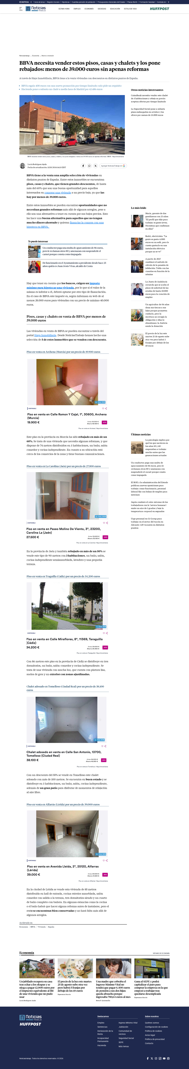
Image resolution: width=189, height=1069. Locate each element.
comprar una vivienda (57, 192)
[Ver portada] (36, 8)
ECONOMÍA (89, 9)
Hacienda (101, 1045)
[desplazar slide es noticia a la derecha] (169, 2)
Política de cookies (153, 1031)
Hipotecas (66, 2)
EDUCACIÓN (115, 9)
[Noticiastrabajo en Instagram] (155, 1058)
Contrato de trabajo (164, 2)
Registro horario (53, 2)
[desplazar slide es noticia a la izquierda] (31, 2)
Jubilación (123, 1026)
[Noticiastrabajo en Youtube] (163, 1058)
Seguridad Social (126, 1038)
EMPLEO (77, 9)
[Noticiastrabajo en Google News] (168, 1058)
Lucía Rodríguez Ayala (37, 164)
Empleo (100, 1022)
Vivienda (42, 927)
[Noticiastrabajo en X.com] (151, 1058)
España (51, 927)
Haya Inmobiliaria (45, 335)
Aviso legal (150, 1035)
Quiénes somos (152, 1022)
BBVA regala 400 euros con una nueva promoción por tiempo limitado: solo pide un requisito (71, 85)
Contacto (149, 1043)
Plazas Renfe (132, 2)
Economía (23, 927)
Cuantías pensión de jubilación (83, 2)
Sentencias (102, 1026)
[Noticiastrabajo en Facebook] (147, 1058)
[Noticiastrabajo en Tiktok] (159, 1058)
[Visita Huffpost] (160, 8)
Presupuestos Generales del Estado (111, 2)
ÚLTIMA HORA (64, 9)
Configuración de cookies (156, 1026)
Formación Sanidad (147, 2)
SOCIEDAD (102, 9)
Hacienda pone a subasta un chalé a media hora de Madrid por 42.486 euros (61, 89)
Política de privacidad (155, 1039)
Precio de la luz (39, 2)
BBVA (33, 927)
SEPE (121, 1042)
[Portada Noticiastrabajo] (30, 1017)
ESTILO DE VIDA (130, 9)
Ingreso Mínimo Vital (128, 1022)
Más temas (124, 1046)
